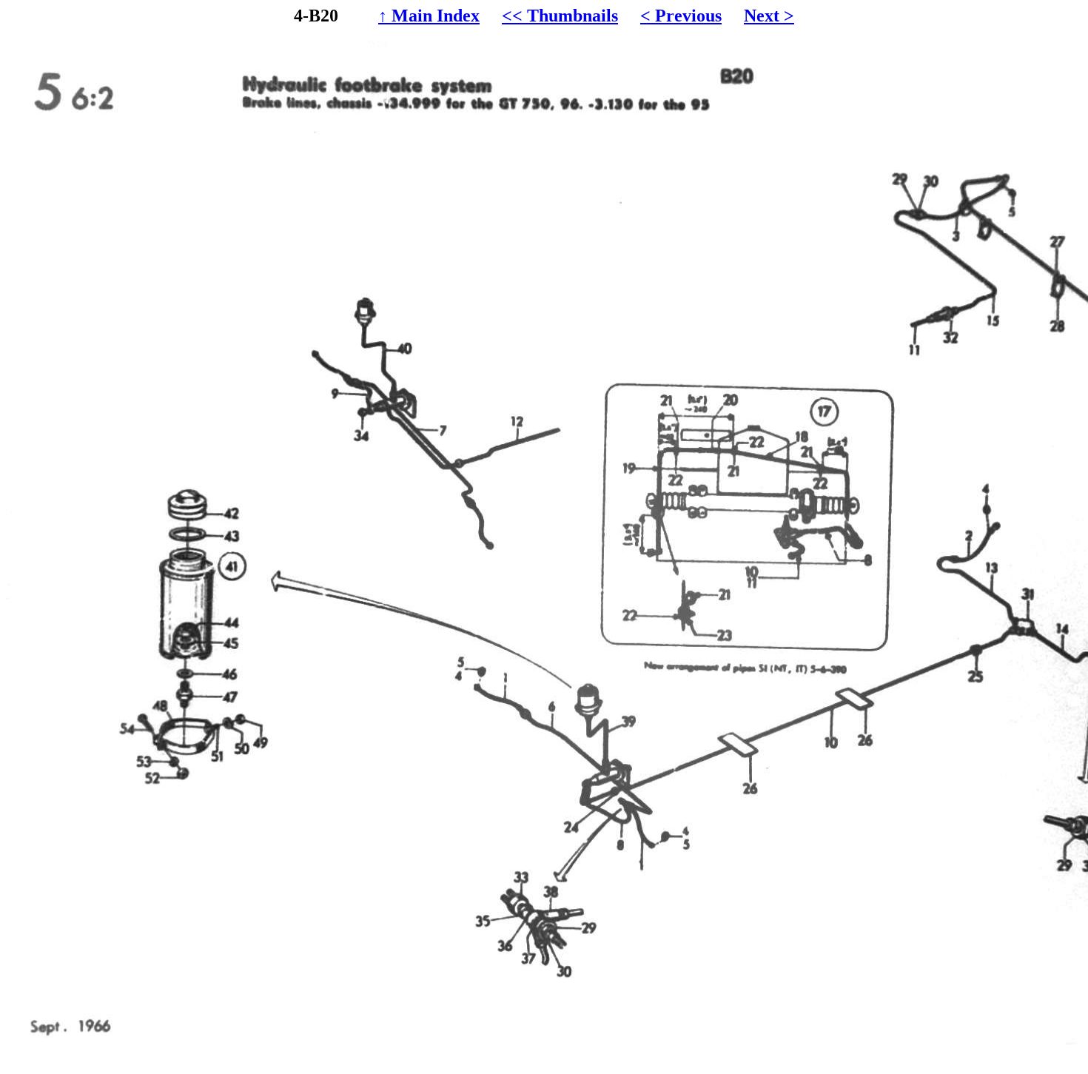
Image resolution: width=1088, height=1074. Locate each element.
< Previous (681, 15)
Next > (769, 15)
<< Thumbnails (560, 15)
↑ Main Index (429, 15)
